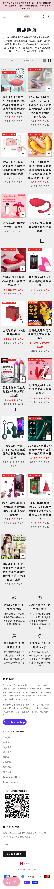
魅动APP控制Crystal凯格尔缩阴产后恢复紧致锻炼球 (14, 451)
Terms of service (10, 781)
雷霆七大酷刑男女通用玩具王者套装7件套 (40, 334)
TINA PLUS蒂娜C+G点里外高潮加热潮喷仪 (14, 281)
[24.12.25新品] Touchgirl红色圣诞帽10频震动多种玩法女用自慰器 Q (40, 510)
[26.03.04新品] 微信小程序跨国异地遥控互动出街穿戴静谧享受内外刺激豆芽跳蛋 (14, 571)
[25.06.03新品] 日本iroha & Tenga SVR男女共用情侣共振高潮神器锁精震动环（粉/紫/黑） (40, 107)
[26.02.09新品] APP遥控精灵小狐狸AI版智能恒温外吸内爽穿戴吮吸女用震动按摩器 (13, 104)
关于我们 (7, 737)
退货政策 (7, 752)
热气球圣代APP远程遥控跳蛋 (14, 332)
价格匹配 (7, 767)
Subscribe (14, 854)
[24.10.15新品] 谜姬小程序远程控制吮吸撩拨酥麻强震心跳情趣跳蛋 (14, 168)
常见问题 (7, 771)
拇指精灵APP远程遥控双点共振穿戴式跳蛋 (40, 389)
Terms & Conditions (12, 776)
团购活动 (7, 762)
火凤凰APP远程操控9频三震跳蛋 (14, 225)
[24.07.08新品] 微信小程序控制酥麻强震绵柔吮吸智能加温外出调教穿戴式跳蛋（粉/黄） (40, 169)
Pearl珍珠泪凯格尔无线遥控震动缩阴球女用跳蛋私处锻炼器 (14, 508)
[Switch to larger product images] (44, 61)
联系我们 (7, 742)
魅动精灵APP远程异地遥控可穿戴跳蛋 (40, 281)
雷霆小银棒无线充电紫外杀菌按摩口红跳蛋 (14, 391)
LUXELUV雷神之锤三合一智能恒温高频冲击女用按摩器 (40, 449)
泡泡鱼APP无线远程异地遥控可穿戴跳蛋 (40, 227)
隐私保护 (7, 757)
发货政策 (7, 747)
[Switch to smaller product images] (49, 61)
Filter (10, 61)
